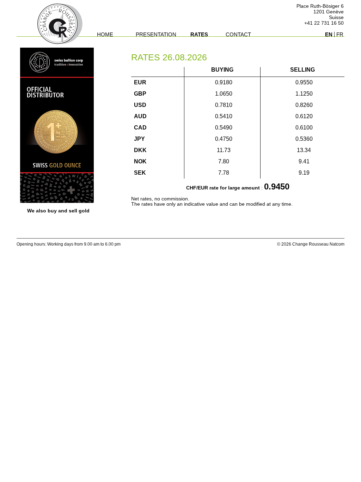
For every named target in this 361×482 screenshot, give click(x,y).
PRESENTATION (156, 34)
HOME (105, 34)
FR (339, 34)
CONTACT (238, 34)
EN (328, 34)
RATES (199, 34)
